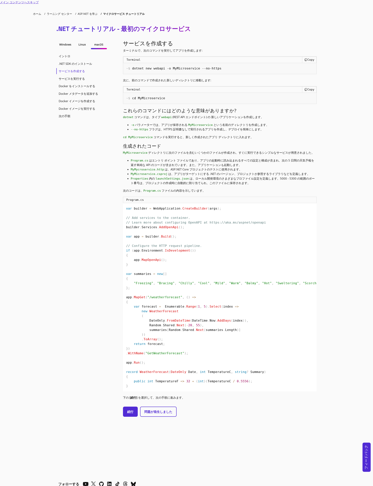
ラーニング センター (59, 14)
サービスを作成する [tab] (72, 71)
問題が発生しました (158, 412)
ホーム (37, 14)
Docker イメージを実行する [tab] (77, 109)
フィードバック (366, 457)
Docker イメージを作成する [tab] (77, 101)
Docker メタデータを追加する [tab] (78, 94)
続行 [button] (130, 412)
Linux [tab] (82, 44)
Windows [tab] (65, 44)
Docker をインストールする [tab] (77, 86)
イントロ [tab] (64, 56)
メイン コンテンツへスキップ (19, 2)
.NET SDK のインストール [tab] (75, 64)
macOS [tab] (98, 44)
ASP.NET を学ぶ (88, 14)
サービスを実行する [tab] (72, 79)
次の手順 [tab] (64, 116)
